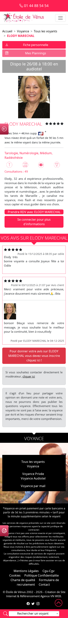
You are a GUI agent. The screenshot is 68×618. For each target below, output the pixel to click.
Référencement (30, 596)
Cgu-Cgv (48, 571)
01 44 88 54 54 (36, 5)
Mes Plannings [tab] (35, 53)
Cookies (15, 575)
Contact (44, 584)
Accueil (7, 31)
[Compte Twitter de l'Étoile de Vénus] (33, 604)
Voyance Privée (33, 474)
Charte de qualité (23, 580)
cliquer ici (28, 376)
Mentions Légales (26, 571)
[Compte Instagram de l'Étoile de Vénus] (37, 604)
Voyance (23, 31)
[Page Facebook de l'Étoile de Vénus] (28, 604)
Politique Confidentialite (41, 575)
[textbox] (34, 613)
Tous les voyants (45, 31)
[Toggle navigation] (60, 18)
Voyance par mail (33, 486)
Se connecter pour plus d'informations (34, 221)
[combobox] (34, 613)
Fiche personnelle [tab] (35, 45)
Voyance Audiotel (33, 478)
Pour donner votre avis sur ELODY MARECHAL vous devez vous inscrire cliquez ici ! (34, 355)
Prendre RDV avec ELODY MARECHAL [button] (34, 212)
